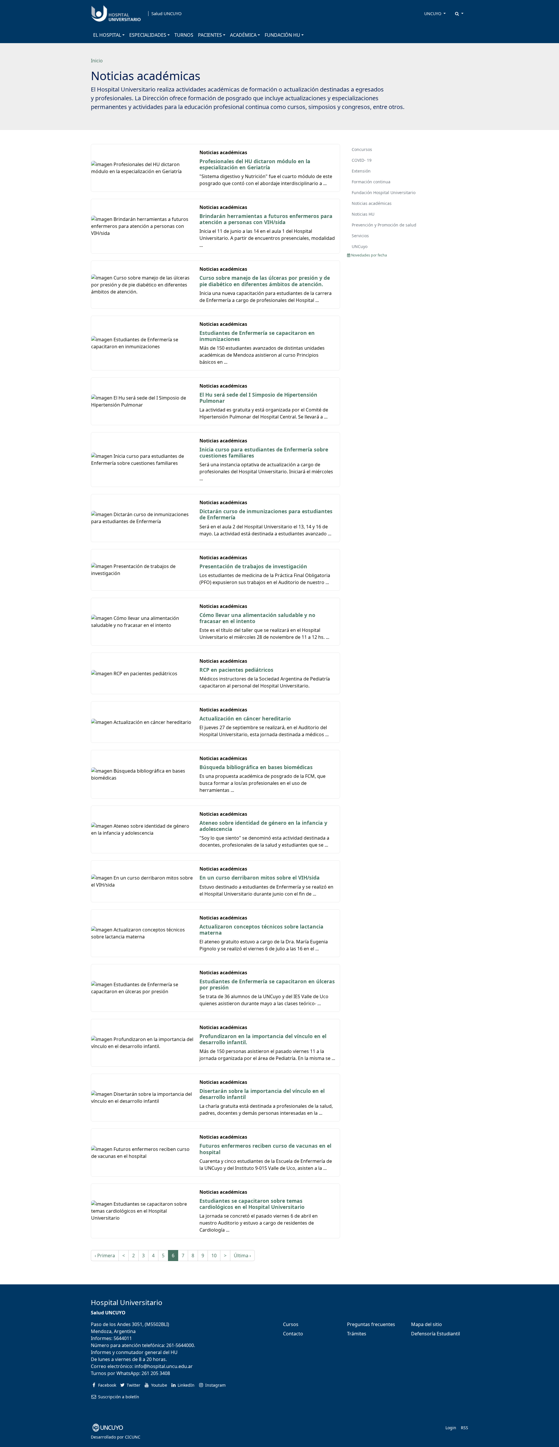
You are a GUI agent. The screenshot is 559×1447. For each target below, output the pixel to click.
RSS (464, 1427)
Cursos (290, 1324)
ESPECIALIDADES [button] (147, 35)
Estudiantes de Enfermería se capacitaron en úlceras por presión (267, 984)
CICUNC (132, 1437)
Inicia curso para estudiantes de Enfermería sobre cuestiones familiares (263, 452)
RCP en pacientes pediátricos (236, 669)
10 (214, 1255)
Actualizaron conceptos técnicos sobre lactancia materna (261, 929)
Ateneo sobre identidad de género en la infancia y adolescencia (263, 825)
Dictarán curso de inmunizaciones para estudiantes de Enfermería (265, 514)
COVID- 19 (362, 160)
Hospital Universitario (126, 1302)
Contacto (293, 1333)
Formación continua (371, 181)
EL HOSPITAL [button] (107, 35)
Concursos (362, 149)
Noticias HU (363, 214)
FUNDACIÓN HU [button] (282, 35)
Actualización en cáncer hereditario (245, 718)
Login (450, 1427)
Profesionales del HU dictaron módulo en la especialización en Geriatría (254, 164)
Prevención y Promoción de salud (384, 225)
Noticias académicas (372, 203)
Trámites (356, 1333)
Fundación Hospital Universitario (383, 192)
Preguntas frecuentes (371, 1324)
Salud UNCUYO (166, 13)
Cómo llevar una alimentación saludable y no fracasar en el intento (257, 618)
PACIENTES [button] (210, 35)
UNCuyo (359, 246)
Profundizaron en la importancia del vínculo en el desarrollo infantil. (262, 1039)
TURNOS (183, 35)
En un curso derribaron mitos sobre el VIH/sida (259, 877)
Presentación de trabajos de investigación (253, 566)
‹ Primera (105, 1255)
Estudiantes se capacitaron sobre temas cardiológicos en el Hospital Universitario (252, 1203)
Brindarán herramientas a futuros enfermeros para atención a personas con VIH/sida (265, 219)
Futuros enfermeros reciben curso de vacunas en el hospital (265, 1148)
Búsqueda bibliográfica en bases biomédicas (256, 767)
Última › (242, 1255)
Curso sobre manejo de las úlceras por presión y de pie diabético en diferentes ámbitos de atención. (264, 280)
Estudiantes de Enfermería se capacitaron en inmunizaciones (257, 335)
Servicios (360, 235)
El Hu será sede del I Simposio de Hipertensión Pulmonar (258, 397)
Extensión (361, 171)
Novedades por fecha (368, 255)
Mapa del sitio (426, 1324)
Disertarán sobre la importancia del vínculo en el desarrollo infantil (262, 1093)
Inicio (97, 60)
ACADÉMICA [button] (243, 35)
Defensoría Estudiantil (435, 1333)
